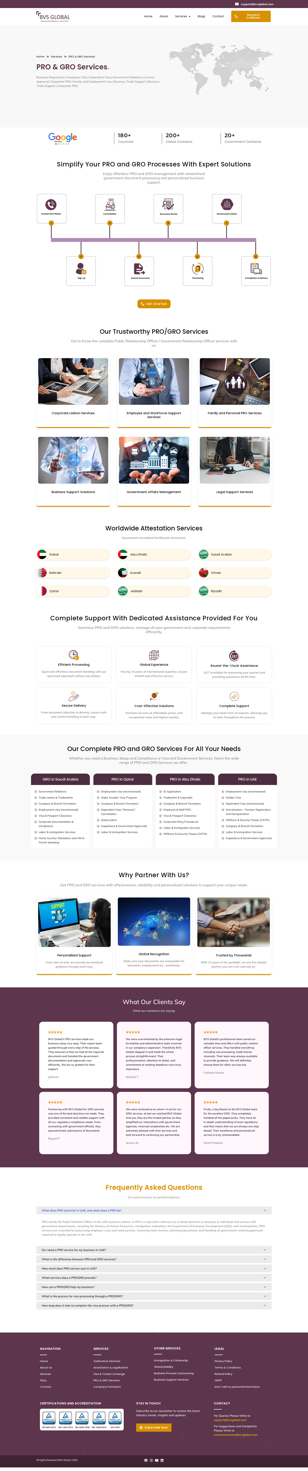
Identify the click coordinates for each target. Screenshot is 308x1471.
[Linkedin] (162, 1460)
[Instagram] (151, 1460)
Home (148, 16)
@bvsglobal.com (235, 1420)
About (164, 16)
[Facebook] (146, 1460)
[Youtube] (156, 1460)
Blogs (201, 16)
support (219, 1420)
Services (181, 16)
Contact (218, 16)
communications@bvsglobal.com (236, 1434)
